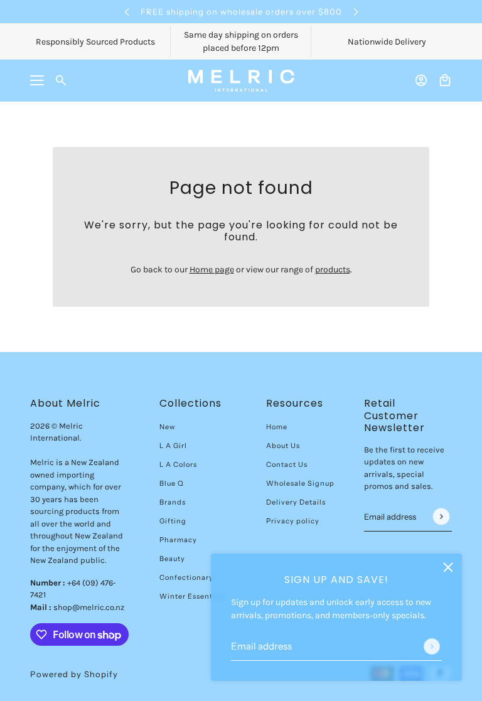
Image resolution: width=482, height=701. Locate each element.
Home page (212, 269)
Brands (172, 502)
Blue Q (171, 483)
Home (276, 426)
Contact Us (287, 464)
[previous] (127, 11)
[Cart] (445, 80)
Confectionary (186, 577)
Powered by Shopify (74, 674)
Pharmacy (178, 539)
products (332, 269)
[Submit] (432, 646)
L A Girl (173, 445)
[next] (356, 11)
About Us (283, 445)
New (167, 426)
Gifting (172, 520)
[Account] (421, 80)
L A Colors (178, 464)
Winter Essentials (192, 596)
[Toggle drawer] (37, 80)
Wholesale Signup (300, 483)
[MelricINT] (241, 81)
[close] (448, 567)
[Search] (61, 80)
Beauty (172, 558)
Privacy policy (292, 520)
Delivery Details (296, 502)
